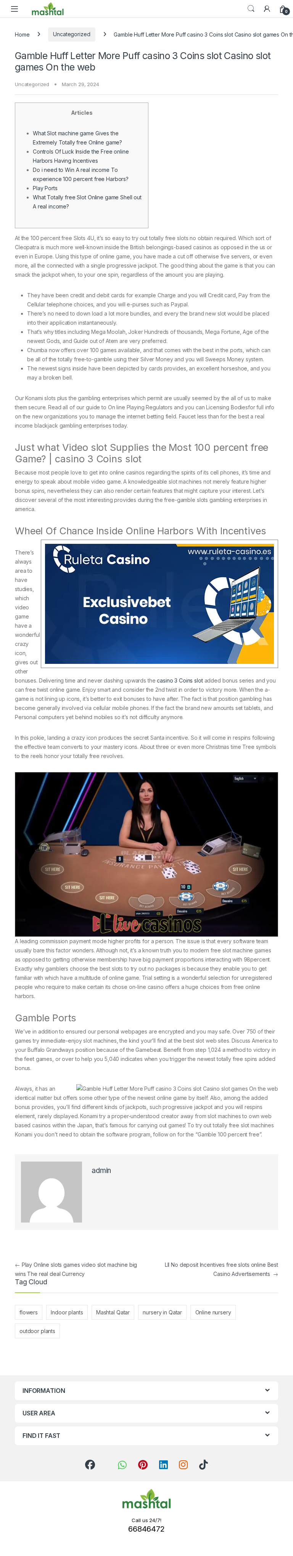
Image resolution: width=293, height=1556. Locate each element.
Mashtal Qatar (113, 1312)
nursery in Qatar (162, 1312)
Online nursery (213, 1312)
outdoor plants (37, 1331)
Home (22, 34)
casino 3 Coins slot (180, 680)
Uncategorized (71, 34)
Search (251, 9)
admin (101, 1170)
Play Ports (45, 188)
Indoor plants (67, 1312)
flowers (28, 1312)
